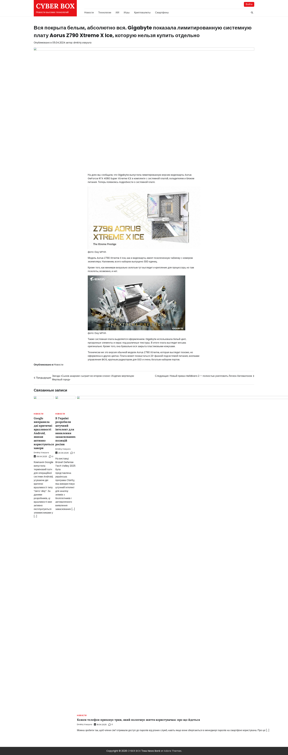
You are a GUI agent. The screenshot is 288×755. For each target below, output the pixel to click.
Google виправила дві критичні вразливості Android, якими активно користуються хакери (44, 433)
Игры (127, 12)
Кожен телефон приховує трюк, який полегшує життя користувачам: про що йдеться (138, 719)
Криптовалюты (142, 12)
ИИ (117, 12)
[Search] (252, 12)
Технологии (104, 12)
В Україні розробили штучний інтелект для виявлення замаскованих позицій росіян (65, 431)
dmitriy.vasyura (82, 42)
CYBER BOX (55, 6)
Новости (89, 12)
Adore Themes (172, 751)
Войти (249, 4)
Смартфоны (162, 12)
